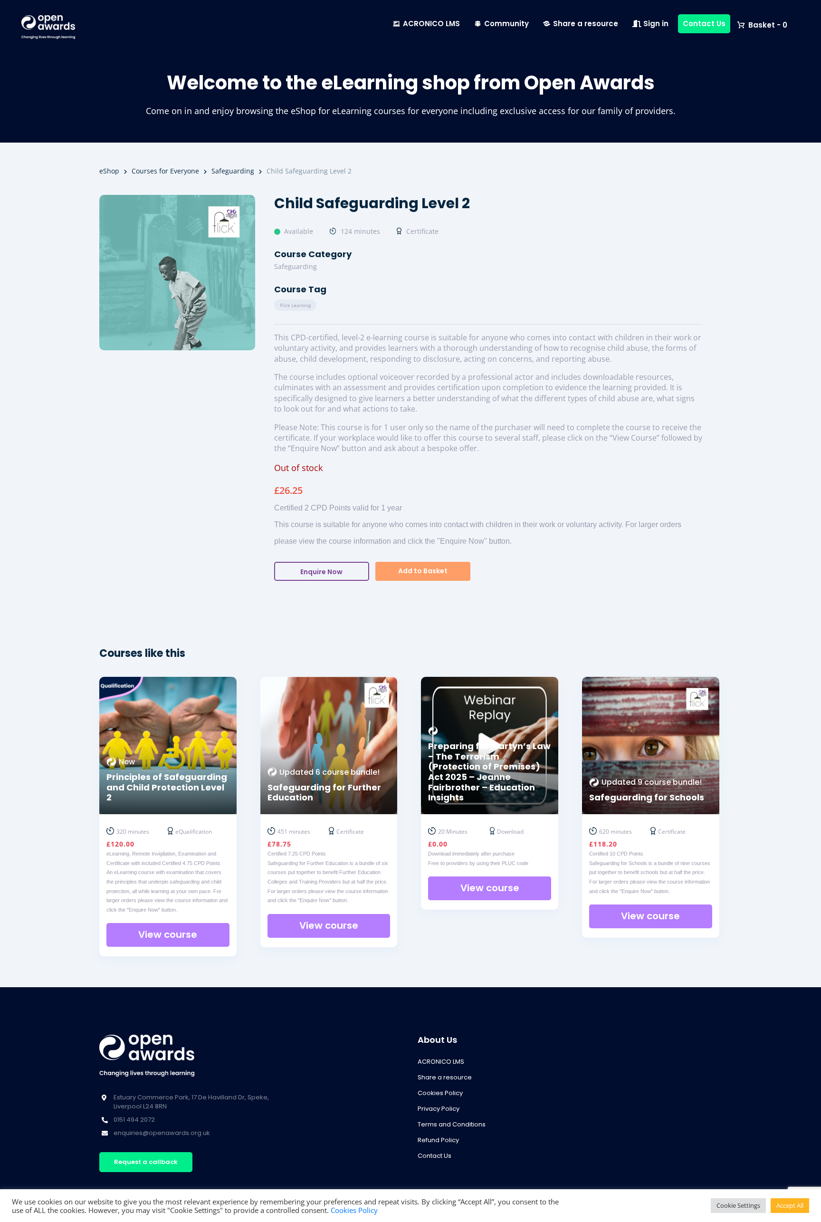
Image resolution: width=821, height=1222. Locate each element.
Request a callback (146, 1161)
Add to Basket (423, 571)
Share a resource (585, 24)
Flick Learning (295, 305)
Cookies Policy (440, 1092)
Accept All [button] (789, 1205)
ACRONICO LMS (431, 24)
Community (506, 24)
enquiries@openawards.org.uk (162, 1132)
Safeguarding (232, 170)
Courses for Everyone (165, 170)
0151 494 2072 (134, 1119)
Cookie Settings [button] (738, 1205)
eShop (109, 170)
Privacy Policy (438, 1108)
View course (167, 934)
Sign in (654, 24)
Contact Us (704, 24)
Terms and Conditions (452, 1124)
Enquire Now (321, 572)
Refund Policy (438, 1140)
